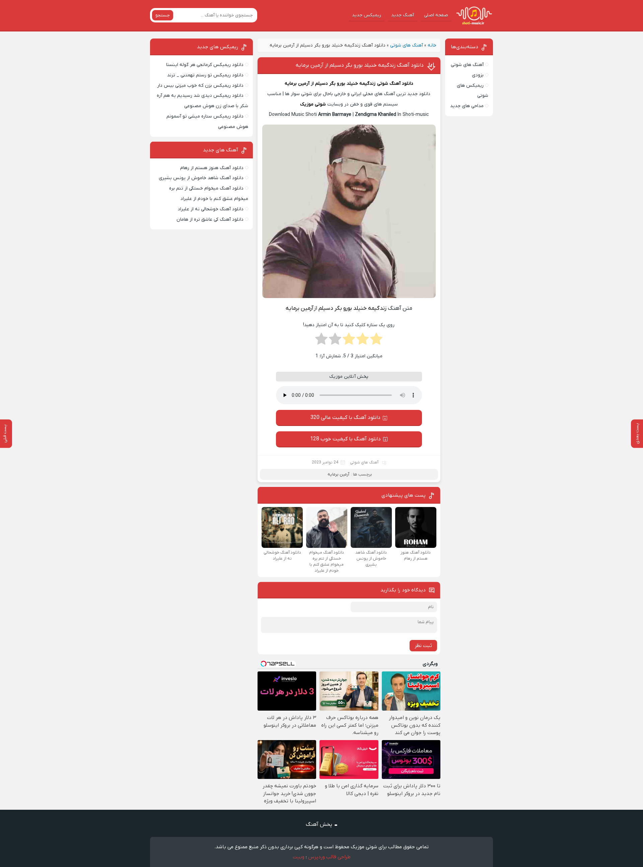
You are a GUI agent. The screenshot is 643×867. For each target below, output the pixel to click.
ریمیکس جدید (366, 15)
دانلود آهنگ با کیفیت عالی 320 (345, 417)
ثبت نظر (423, 645)
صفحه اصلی (436, 15)
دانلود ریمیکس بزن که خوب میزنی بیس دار (200, 85)
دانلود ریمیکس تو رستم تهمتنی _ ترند (205, 75)
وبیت (298, 857)
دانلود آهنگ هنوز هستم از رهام (211, 168)
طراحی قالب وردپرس (329, 857)
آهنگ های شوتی (406, 45)
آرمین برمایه (297, 83)
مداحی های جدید (467, 106)
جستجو (162, 15)
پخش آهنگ (319, 824)
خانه (432, 45)
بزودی (478, 75)
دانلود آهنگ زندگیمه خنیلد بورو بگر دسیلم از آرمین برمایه (360, 65)
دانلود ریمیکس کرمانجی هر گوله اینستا (204, 65)
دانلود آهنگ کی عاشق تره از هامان (209, 219)
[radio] (376, 341)
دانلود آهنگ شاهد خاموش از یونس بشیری (201, 178)
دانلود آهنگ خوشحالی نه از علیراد (210, 209)
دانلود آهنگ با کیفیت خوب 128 (345, 439)
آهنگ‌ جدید (402, 15)
